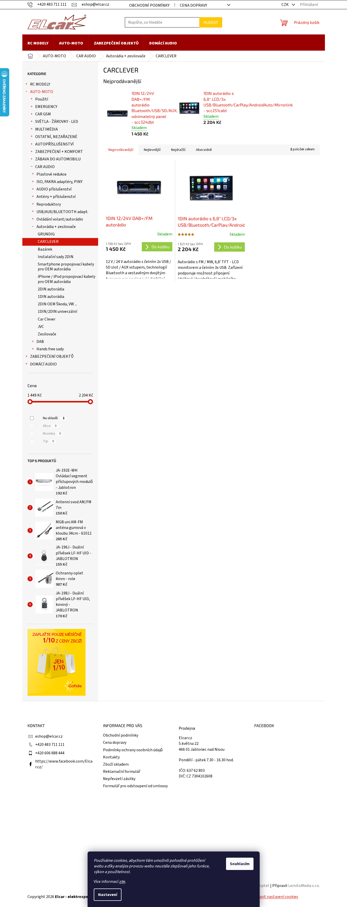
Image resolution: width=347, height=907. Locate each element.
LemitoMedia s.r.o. (304, 885)
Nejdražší (178, 149)
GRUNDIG (46, 234)
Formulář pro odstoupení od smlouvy (135, 786)
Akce (50, 425)
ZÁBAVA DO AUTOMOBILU (58, 159)
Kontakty (111, 757)
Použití (41, 99)
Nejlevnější (152, 149)
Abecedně (204, 149)
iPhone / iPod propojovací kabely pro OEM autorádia (66, 279)
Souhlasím (240, 864)
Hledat (210, 22)
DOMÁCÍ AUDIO (43, 364)
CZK (285, 4)
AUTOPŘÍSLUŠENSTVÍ (54, 144)
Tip (48, 441)
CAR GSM (43, 114)
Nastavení (107, 894)
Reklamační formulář (121, 771)
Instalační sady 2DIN (55, 257)
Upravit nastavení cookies (275, 897)
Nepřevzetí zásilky (119, 779)
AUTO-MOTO (41, 92)
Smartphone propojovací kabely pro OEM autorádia (66, 266)
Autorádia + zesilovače (56, 227)
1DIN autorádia (51, 296)
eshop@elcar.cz (49, 736)
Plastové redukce (51, 174)
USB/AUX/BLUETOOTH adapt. (62, 212)
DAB (40, 341)
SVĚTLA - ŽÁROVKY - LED (56, 121)
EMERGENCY (46, 106)
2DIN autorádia (51, 289)
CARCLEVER (48, 241)
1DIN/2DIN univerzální (57, 311)
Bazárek (45, 249)
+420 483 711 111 (49, 744)
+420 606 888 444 (49, 753)
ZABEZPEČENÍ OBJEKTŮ (51, 356)
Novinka (52, 433)
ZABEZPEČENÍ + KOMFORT (59, 151)
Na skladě (53, 418)
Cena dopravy (193, 5)
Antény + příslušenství (56, 196)
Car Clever (46, 319)
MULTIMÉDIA (46, 129)
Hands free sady (50, 349)
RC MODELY (40, 84)
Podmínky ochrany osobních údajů (133, 750)
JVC (41, 326)
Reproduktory (48, 204)
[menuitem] (38, 43)
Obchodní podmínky (149, 5)
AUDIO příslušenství (53, 189)
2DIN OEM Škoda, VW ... (57, 304)
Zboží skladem (116, 764)
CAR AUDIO (45, 167)
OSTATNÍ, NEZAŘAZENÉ (56, 137)
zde (122, 881)
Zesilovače (47, 334)
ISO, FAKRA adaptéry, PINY (59, 182)
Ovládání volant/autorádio (59, 219)
